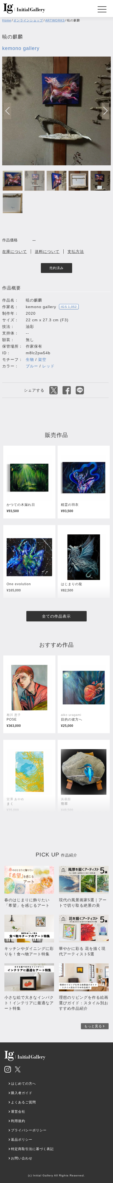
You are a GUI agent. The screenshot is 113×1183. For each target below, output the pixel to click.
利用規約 (18, 1121)
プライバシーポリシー (29, 1130)
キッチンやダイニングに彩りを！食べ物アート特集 (29, 951)
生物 (30, 359)
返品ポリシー (21, 1140)
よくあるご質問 (23, 1102)
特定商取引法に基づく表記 (32, 1149)
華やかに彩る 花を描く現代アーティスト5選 (82, 951)
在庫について (14, 251)
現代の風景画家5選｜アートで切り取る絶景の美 (83, 903)
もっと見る (93, 1026)
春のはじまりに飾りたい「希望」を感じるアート (27, 903)
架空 (42, 359)
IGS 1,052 (69, 306)
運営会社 (18, 1112)
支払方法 (75, 251)
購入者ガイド (21, 1093)
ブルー (32, 366)
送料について (47, 251)
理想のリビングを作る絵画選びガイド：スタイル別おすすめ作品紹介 (83, 1003)
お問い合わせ (21, 1158)
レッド (48, 366)
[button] (105, 111)
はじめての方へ (23, 1084)
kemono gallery (20, 48)
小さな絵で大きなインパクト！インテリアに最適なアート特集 (29, 1003)
